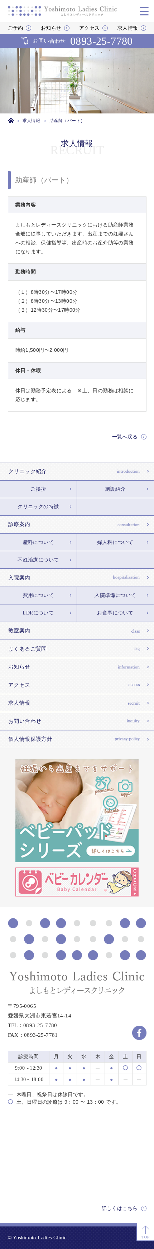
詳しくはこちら (120, 1208)
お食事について (115, 613)
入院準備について (115, 595)
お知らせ (51, 28)
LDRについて (38, 613)
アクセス (89, 28)
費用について (38, 595)
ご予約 (15, 28)
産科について (38, 542)
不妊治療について (38, 560)
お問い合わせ (83, 41)
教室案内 (19, 630)
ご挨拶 (38, 489)
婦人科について (115, 542)
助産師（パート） (44, 180)
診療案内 (19, 524)
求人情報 (127, 28)
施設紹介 (115, 489)
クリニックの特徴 (38, 506)
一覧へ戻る (125, 436)
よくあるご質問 (27, 649)
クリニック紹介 (27, 471)
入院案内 (19, 577)
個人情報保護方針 (30, 739)
